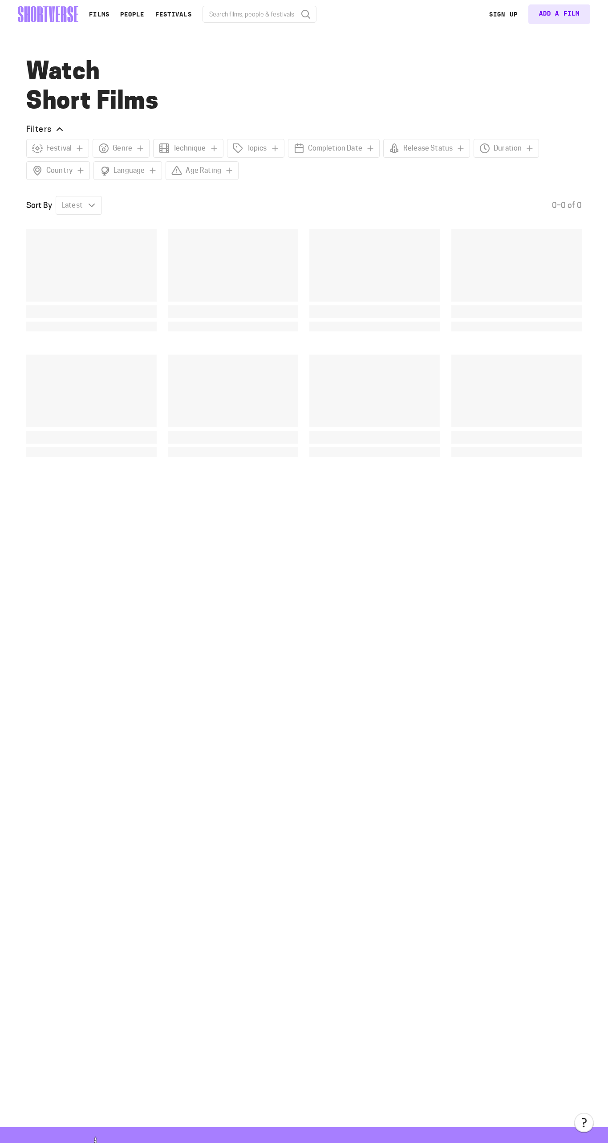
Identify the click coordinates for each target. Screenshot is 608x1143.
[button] (584, 1122)
